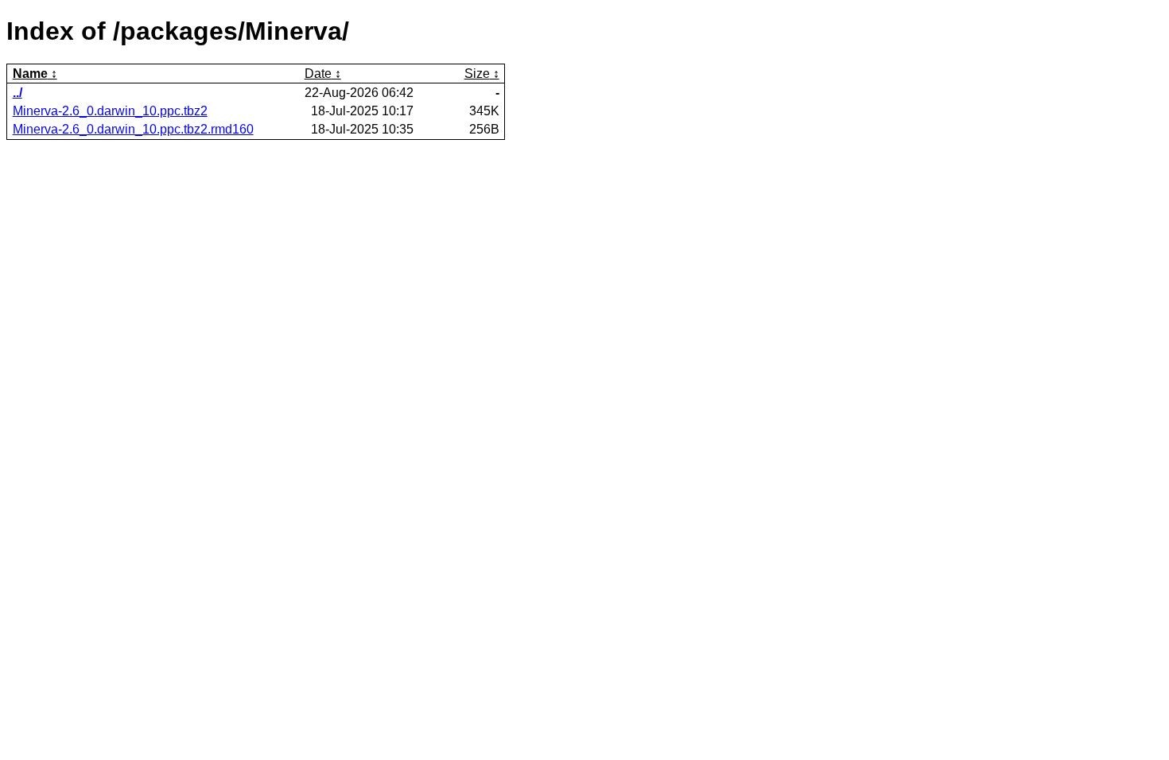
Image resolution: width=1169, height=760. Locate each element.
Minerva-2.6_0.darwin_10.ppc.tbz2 (110, 111)
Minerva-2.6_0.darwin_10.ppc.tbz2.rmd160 (133, 129)
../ (17, 92)
